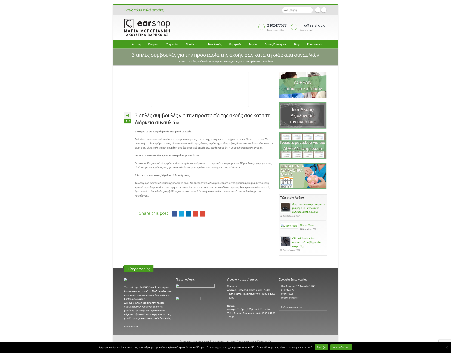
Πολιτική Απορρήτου (291, 307)
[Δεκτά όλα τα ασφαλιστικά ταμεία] (302, 175)
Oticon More (307, 225)
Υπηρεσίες (172, 44)
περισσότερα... (341, 347)
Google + (195, 214)
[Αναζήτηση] (310, 10)
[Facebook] (317, 10)
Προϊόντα (191, 44)
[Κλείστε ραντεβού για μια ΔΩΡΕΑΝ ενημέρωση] (302, 145)
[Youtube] (323, 10)
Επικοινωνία (314, 44)
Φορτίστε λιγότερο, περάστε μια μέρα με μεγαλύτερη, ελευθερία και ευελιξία (308, 208)
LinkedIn (188, 214)
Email (202, 214)
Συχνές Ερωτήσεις (275, 44)
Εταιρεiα (153, 44)
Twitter (181, 214)
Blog (296, 44)
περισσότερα (131, 326)
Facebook (174, 214)
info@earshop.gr (289, 297)
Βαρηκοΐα (235, 44)
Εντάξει (321, 347)
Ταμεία (253, 44)
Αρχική (136, 44)
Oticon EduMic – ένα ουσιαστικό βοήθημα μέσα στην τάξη (307, 242)
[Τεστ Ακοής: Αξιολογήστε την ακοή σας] (302, 84)
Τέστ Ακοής (215, 44)
